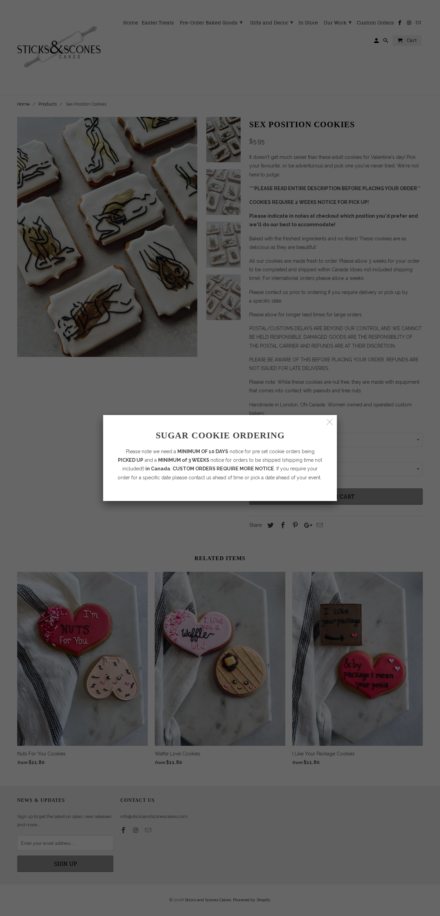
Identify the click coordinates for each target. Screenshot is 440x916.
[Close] (330, 422)
